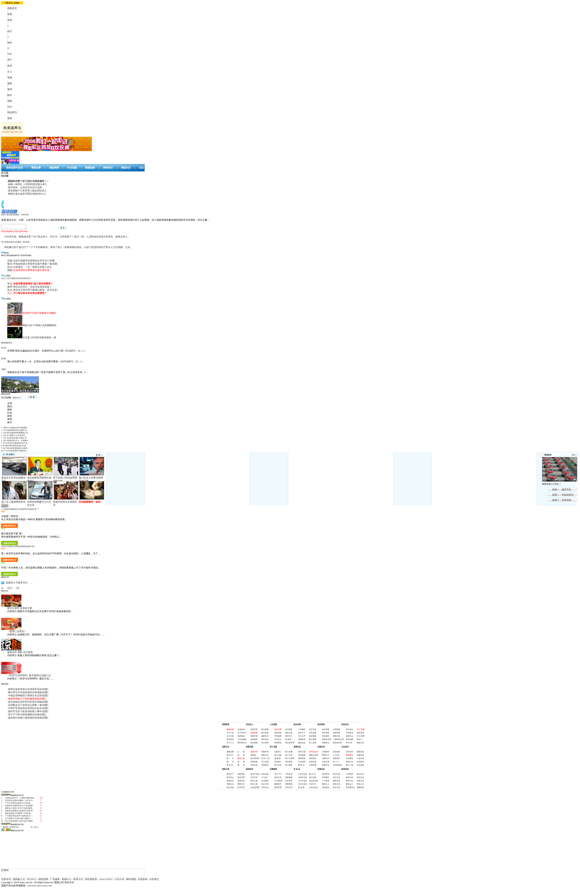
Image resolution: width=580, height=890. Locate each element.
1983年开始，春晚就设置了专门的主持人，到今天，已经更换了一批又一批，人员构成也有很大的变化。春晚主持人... (66, 236)
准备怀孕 (265, 752)
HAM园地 (278, 781)
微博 (9, 89)
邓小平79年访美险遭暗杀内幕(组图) (27, 714)
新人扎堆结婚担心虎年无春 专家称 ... (20, 821)
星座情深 (312, 758)
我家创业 (230, 781)
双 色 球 (349, 743)
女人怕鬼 (230, 736)
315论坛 (264, 777)
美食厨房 (325, 774)
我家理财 (241, 774)
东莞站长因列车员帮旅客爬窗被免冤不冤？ (18, 546)
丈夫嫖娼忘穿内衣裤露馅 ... (18, 428)
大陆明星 (336, 729)
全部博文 (154, 879)
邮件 (9, 95)
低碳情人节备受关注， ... (19, 582)
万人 (9, 293)
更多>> (99, 455)
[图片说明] (32, 396)
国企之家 (254, 784)
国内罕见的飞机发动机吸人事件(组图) (28, 711)
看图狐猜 (90, 167)
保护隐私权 (91, 879)
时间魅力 (278, 762)
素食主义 (325, 784)
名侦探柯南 (337, 765)
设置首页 (6, 879)
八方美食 (325, 781)
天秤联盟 (312, 765)
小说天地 (360, 758)
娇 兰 (230, 758)
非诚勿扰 (241, 729)
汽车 (9, 54)
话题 (9, 260)
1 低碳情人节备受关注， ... (12, 827)
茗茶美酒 (288, 762)
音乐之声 (301, 736)
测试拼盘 (301, 758)
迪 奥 (241, 762)
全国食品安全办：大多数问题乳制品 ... (20, 798)
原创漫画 (336, 752)
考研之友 (360, 781)
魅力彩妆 (265, 733)
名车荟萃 (288, 781)
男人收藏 (288, 752)
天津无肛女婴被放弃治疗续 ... (17, 443)
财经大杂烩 (254, 774)
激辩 (9, 286)
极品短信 (301, 743)
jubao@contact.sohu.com (40, 885)
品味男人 (278, 752)
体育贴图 (349, 739)
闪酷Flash (326, 758)
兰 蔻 (241, 752)
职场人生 (360, 784)
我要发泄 (360, 787)
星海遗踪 (325, 736)
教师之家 (349, 777)
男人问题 (278, 755)
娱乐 (9, 31)
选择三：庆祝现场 (561, 500)
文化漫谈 (360, 765)
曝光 (9, 264)
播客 (9, 83)
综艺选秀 (312, 733)
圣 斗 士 (336, 762)
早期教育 (265, 765)
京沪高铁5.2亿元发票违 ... (16, 435)
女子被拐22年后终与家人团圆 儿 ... (19, 818)
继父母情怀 (254, 758)
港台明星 (325, 729)
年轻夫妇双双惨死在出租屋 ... (17, 448)
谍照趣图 (288, 777)
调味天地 (336, 784)
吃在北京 (336, 777)
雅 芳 (230, 762)
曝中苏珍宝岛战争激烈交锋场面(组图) (28, 692)
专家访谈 (254, 765)
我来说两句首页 (14, 167)
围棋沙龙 (360, 743)
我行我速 (312, 777)
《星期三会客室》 (17, 631)
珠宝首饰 (265, 743)
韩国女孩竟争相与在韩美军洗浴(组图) (28, 689)
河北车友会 (302, 784)
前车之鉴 (254, 781)
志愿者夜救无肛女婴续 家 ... (17, 430)
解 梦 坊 (301, 765)
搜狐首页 (12, 8)
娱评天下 (301, 733)
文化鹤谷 (349, 758)
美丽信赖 (230, 752)
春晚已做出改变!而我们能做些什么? (27, 193)
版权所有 (69, 882)
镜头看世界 (289, 743)
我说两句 (12, 112)
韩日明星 (325, 733)
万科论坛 (265, 787)
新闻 (9, 14)
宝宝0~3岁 (265, 758)
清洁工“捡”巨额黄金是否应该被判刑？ (16, 278)
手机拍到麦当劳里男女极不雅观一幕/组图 (35, 264)
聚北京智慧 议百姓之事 (19, 608)
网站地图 (131, 879)
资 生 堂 (230, 765)
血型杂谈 (312, 762)
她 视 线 (288, 739)
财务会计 (349, 784)
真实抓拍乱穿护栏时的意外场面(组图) (28, 702)
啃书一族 (349, 765)
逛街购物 (254, 743)
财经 (9, 42)
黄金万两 (241, 777)
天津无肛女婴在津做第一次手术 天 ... (20, 800)
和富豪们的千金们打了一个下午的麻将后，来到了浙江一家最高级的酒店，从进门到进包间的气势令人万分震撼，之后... (68, 247)
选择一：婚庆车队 (561, 489)
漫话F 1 (360, 739)
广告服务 (55, 879)
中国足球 (349, 733)
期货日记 (241, 784)
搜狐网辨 (54, 167)
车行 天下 (278, 774)
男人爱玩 (288, 765)
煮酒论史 (360, 755)
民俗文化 (349, 762)
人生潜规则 (241, 739)
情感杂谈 (241, 736)
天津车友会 (302, 777)
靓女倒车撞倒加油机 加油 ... (16, 446)
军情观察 (278, 736)
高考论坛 (349, 781)
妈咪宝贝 (265, 755)
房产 (9, 60)
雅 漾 (241, 765)
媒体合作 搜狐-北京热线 (20, 652)
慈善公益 (288, 733)
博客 (9, 101)
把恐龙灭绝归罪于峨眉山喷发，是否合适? (35, 290)
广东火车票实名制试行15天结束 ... (18, 803)
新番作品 (325, 765)
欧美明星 (336, 733)
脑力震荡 (312, 739)
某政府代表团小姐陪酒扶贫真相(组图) (28, 717)
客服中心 (66, 879)
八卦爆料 (301, 729)
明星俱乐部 (326, 739)
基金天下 (230, 774)
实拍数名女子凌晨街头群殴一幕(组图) (28, 705)
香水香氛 (265, 729)
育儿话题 (265, 762)
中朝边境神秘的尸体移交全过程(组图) (28, 695)
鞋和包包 (265, 739)
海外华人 (288, 736)
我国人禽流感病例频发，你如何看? (15, 215)
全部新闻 (142, 879)
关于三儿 (230, 743)
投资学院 (241, 781)
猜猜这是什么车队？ (551, 484)
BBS (9, 107)
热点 (9, 267)
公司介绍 (119, 879)
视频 (9, 77)
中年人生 (230, 733)
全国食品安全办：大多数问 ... (18, 440)
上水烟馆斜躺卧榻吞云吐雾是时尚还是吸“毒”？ (20, 509)
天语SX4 (312, 784)
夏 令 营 (312, 774)
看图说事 (36, 167)
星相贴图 (301, 755)
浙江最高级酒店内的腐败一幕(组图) (15, 242)
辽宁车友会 (302, 781)
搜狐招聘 (43, 879)
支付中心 (32, 879)
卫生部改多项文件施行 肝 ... (17, 438)
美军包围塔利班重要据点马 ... (18, 433)
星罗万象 (301, 752)
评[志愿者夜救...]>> (77, 372)
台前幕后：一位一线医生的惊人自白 (32, 267)
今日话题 (72, 167)
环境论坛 (278, 739)
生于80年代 (241, 733)
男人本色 (278, 765)
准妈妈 (253, 755)
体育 (9, 20)
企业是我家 (254, 787)
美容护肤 (254, 729)
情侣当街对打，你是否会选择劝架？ (32, 286)
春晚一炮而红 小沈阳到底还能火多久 (27, 184)
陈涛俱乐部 (337, 743)
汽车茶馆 (288, 774)
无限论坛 (230, 784)
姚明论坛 (349, 736)
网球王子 (325, 755)
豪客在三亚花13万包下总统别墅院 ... (19, 808)
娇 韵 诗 (230, 755)
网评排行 (108, 167)
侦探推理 (301, 739)
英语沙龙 (360, 777)
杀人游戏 (312, 743)
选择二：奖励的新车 (563, 494)
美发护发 (254, 736)
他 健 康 (277, 758)
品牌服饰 (254, 739)
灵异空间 (349, 752)
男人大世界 (289, 758)
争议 (9, 283)
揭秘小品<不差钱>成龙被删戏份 (39, 325)
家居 (9, 65)
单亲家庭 (254, 762)
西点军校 (336, 774)
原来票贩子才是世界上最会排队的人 (27, 190)
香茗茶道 (336, 781)
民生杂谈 (230, 787)
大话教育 (349, 774)
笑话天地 (312, 729)
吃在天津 (336, 787)
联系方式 (78, 879)
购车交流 (278, 777)
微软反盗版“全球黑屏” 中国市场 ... (18, 813)
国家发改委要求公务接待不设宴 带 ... (20, 811)
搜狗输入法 (19, 879)
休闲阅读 (360, 762)
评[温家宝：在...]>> (75, 350)
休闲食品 (325, 787)
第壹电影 (312, 736)
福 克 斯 (301, 787)
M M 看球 (361, 736)
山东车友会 (313, 787)
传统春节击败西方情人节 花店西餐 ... (20, 806)
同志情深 (230, 739)
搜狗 (9, 118)
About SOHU (106, 879)
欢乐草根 (288, 729)
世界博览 (278, 743)
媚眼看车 (278, 784)
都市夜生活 (241, 743)
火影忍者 (325, 762)
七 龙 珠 (336, 755)
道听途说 (278, 733)
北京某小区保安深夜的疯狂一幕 (39, 337)
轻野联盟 (288, 784)
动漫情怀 (325, 752)
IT (8, 48)
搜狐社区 (126, 167)
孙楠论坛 (325, 743)
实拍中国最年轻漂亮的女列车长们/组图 (34, 260)
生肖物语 (301, 762)
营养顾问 (325, 777)
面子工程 (288, 755)
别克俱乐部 (313, 781)
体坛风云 (349, 729)
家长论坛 (360, 774)
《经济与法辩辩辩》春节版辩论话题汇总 (29, 675)
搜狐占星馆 (313, 755)
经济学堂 (241, 787)
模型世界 (278, 787)
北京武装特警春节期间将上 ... (17, 451)
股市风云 (230, 777)
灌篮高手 (336, 758)
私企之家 (265, 784)
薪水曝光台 (350, 787)
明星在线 (336, 736)
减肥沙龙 (265, 736)
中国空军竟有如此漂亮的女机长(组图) (28, 708)
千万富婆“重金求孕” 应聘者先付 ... (18, 816)
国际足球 (360, 733)
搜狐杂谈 (360, 752)
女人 (9, 71)
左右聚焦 (265, 781)
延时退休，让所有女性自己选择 (25, 187)
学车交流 (288, 787)
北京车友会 (302, 774)
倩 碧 (241, 755)
